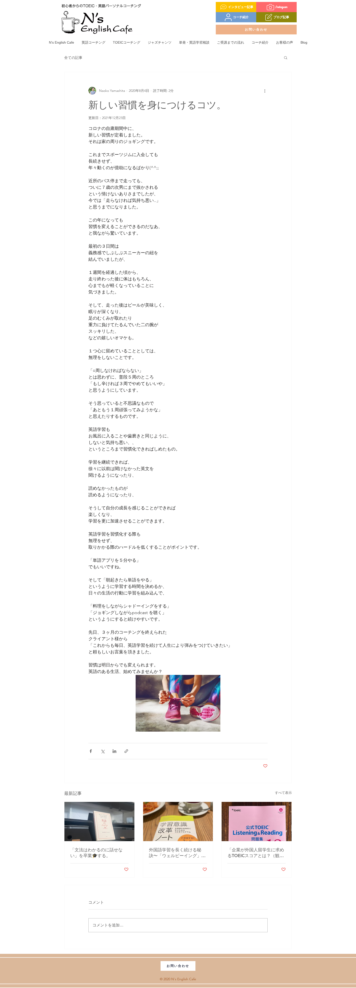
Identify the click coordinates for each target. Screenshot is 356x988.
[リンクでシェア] (126, 751)
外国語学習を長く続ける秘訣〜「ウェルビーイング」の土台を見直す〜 (177, 853)
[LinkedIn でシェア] (114, 751)
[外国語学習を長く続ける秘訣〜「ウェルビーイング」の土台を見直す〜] (178, 821)
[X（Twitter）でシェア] (102, 751)
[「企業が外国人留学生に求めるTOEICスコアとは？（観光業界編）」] (257, 821)
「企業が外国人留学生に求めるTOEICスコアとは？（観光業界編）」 (255, 853)
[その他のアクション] (265, 91)
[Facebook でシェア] (90, 751)
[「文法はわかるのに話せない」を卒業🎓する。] (99, 821)
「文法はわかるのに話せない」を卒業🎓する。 (96, 852)
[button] (285, 57)
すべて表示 (283, 792)
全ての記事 (73, 57)
